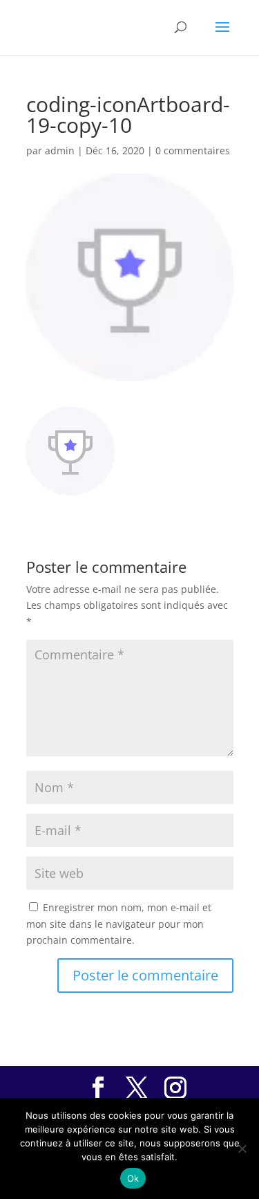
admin (60, 150)
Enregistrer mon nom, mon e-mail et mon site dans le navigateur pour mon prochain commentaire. (118, 924)
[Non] (242, 1148)
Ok (133, 1178)
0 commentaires (192, 150)
